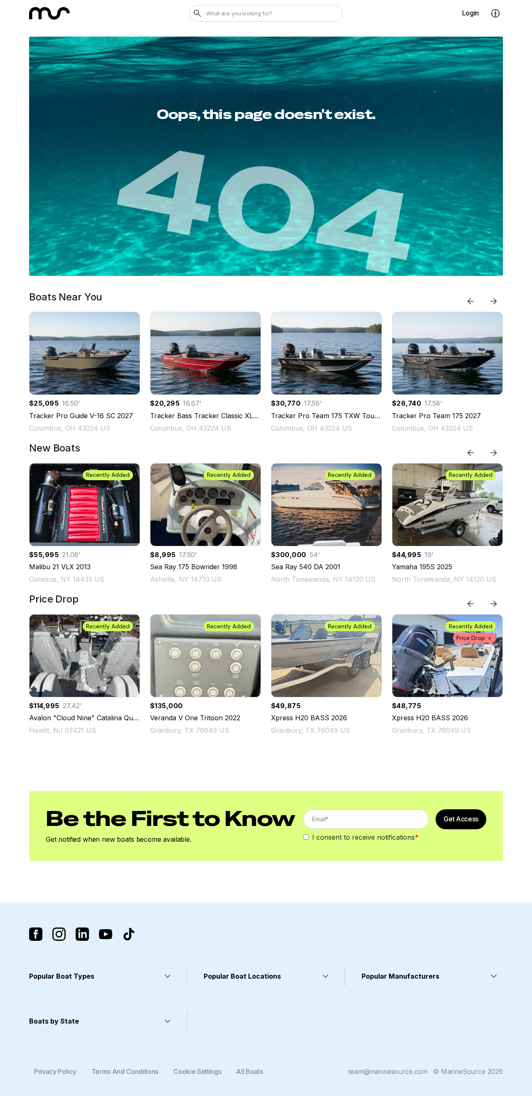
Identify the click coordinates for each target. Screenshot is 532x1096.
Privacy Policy (55, 1071)
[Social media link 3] (82, 934)
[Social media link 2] (59, 934)
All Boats (249, 1071)
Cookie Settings (197, 1071)
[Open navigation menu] (495, 13)
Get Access (460, 819)
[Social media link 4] (105, 934)
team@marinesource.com (388, 1071)
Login (470, 13)
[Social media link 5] (128, 934)
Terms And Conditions (125, 1071)
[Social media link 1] (35, 934)
